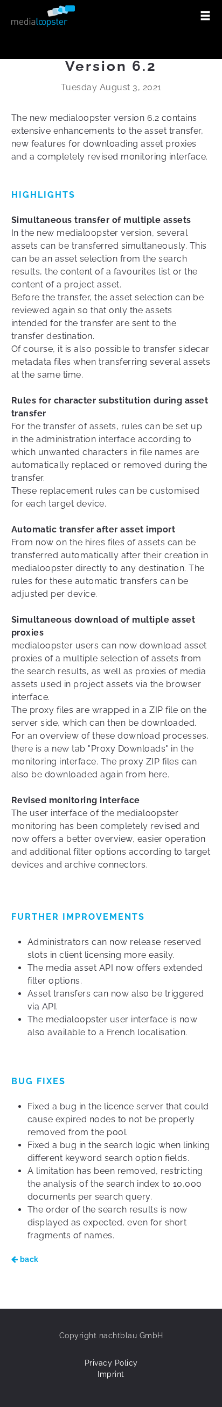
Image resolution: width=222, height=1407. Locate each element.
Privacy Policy (111, 1363)
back (28, 1259)
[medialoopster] (43, 16)
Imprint (111, 1374)
